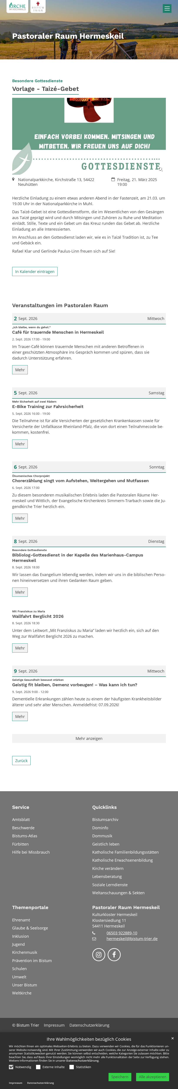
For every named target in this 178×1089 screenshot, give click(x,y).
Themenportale (30, 907)
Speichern (119, 1076)
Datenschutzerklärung (82, 1060)
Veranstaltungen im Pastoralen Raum (60, 305)
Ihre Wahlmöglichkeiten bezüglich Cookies (89, 1039)
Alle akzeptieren (152, 1076)
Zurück (21, 760)
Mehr (20, 369)
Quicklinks (104, 807)
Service (20, 807)
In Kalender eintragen (34, 271)
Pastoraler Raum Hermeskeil (126, 907)
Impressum (15, 1082)
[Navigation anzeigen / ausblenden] (167, 8)
